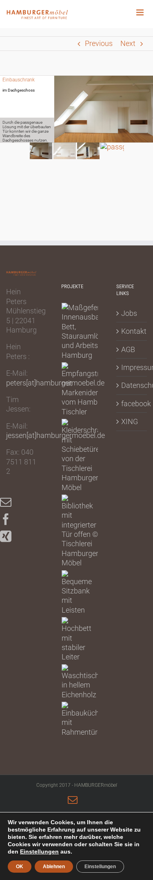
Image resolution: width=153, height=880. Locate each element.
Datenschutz (132, 385)
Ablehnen (54, 866)
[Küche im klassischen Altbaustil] (83, 719)
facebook (132, 403)
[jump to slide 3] (88, 150)
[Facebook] (10, 519)
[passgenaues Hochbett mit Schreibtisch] (76, 639)
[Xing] (10, 536)
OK (19, 866)
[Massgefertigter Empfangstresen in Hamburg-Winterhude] (88, 389)
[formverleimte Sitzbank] (77, 592)
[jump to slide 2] (65, 150)
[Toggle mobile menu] (144, 12)
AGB (128, 349)
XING (129, 421)
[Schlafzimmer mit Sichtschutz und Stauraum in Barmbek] (92, 331)
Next (127, 43)
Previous (99, 43)
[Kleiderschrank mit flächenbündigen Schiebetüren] (85, 455)
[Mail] (10, 502)
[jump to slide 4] (112, 150)
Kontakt (132, 331)
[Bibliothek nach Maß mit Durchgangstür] (80, 531)
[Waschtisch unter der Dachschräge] (80, 681)
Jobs (129, 313)
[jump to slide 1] (41, 150)
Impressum (132, 367)
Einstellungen (39, 851)
